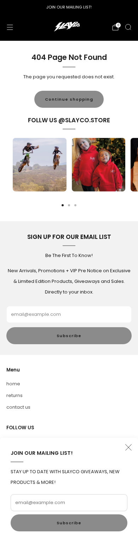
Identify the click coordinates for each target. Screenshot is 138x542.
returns (14, 395)
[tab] (63, 205)
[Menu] (9, 27)
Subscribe (69, 523)
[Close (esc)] (128, 447)
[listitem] (69, 7)
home (13, 383)
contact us (18, 407)
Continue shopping (69, 99)
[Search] (128, 26)
